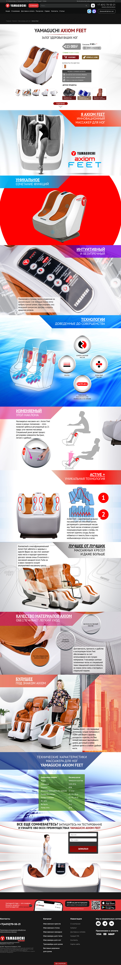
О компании (15, 11)
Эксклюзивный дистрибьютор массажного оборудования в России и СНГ (96, 1)
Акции (8, 11)
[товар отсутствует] (93, 6)
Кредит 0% (74, 936)
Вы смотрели (61, 964)
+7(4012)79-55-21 (10, 924)
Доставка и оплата (27, 11)
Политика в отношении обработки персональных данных (13, 931)
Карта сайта (75, 944)
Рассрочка (39, 11)
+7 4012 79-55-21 (106, 5)
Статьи (61, 11)
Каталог (73, 928)
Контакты (54, 11)
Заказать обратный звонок (108, 7)
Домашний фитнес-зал (107, 11)
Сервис (47, 11)
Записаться (83, 848)
